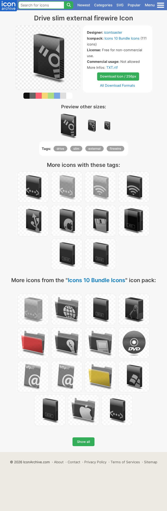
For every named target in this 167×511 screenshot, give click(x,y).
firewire (115, 149)
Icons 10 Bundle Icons (122, 38)
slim (76, 149)
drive (60, 149)
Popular (134, 5)
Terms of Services (125, 462)
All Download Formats (117, 85)
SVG (120, 5)
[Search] (68, 5)
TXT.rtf (112, 67)
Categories (103, 5)
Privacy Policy (95, 462)
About (59, 462)
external (94, 149)
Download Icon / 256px (118, 76)
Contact (74, 462)
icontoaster (113, 32)
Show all (83, 442)
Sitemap (150, 462)
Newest (83, 5)
